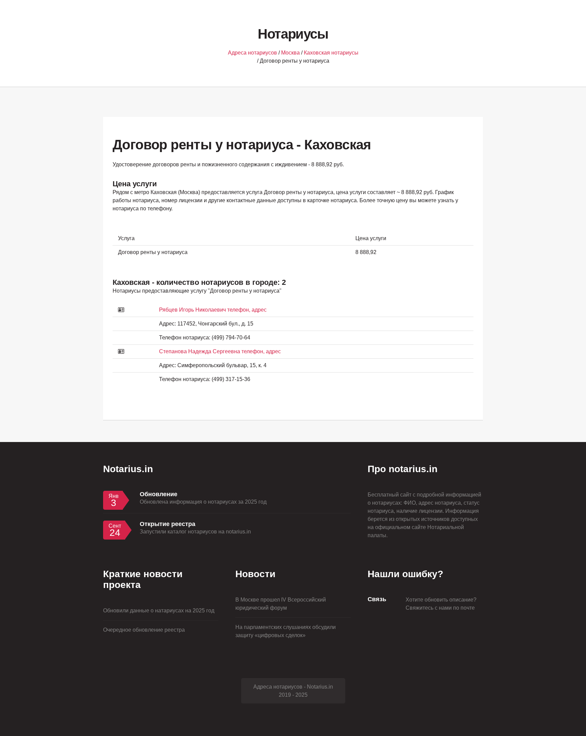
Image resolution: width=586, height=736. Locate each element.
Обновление (158, 494)
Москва (290, 53)
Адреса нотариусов (252, 53)
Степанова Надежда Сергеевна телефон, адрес (220, 351)
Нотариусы (293, 33)
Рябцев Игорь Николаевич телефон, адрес (213, 310)
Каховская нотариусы (331, 53)
